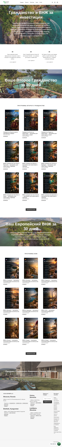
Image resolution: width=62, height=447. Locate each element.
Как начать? (56, 400)
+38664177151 (38, 415)
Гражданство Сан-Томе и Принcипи (56, 420)
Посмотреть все (31, 209)
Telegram (6, 405)
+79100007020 (12, 403)
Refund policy (56, 417)
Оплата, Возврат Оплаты (55, 408)
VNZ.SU (57, 441)
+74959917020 (18, 403)
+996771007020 (12, 412)
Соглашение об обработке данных (56, 404)
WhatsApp (6, 404)
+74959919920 (25, 403)
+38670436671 (38, 402)
